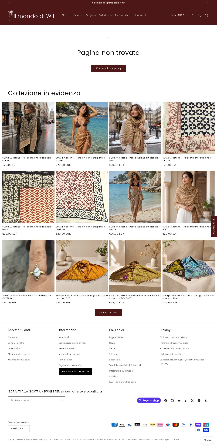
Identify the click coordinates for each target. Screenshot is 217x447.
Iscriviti (139, 248)
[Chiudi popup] (172, 193)
